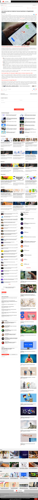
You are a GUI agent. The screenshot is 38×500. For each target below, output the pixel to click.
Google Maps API (22, 18)
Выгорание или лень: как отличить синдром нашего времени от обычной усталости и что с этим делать (4, 488)
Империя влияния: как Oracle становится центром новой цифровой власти (28, 444)
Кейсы (1, 471)
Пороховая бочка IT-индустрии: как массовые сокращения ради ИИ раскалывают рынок (9, 315)
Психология (2, 481)
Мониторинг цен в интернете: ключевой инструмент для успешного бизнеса (10, 132)
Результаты (13, 354)
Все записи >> (27, 161)
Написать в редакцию (4, 90)
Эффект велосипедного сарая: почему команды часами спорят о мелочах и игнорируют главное (23, 488)
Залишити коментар (19, 109)
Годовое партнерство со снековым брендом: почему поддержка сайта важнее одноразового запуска (4, 478)
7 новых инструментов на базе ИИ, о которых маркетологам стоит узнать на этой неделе (29, 118)
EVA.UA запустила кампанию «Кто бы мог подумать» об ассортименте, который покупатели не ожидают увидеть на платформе (28, 295)
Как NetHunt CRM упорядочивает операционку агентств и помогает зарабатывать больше (11, 125)
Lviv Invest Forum (26, 214)
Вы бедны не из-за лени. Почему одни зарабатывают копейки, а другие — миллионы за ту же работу (28, 430)
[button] (36, 136)
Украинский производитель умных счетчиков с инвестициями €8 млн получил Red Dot (11, 248)
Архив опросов (3, 356)
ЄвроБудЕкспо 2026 (26, 264)
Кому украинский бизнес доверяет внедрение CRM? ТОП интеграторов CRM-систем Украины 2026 (29, 122)
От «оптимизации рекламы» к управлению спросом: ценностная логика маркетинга (27, 391)
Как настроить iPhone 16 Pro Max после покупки (14, 468)
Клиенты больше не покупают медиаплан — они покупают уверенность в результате (28, 377)
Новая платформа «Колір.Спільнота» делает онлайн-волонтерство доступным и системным (11, 270)
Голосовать (5, 354)
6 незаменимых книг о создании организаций (7, 304)
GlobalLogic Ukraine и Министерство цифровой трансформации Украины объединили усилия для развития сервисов (10, 253)
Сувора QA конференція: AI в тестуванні (29, 218)
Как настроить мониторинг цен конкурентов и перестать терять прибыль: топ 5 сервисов (11, 129)
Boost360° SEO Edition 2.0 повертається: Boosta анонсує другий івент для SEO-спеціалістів (30, 241)
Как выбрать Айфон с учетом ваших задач (4, 468)
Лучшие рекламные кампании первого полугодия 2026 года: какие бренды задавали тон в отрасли (28, 308)
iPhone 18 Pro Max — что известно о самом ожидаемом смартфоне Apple (23, 468)
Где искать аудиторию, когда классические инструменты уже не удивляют (14, 478)
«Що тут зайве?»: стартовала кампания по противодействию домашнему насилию (10, 225)
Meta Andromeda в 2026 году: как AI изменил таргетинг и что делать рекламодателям (11, 115)
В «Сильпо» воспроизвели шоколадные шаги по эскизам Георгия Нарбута (11, 245)
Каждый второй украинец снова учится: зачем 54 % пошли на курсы (10, 236)
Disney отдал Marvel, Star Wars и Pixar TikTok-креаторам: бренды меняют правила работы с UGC (10, 282)
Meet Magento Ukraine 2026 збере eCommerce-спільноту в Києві (30, 223)
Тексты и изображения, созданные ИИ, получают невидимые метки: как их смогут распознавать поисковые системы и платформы (10, 239)
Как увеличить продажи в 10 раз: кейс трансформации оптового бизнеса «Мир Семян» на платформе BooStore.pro (30, 129)
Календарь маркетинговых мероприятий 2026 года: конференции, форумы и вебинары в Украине (11, 216)
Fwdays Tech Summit (26, 250)
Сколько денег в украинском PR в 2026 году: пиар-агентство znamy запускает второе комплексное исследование (10, 230)
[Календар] (34, 1)
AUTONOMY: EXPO (26, 232)
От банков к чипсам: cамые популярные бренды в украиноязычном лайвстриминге (9, 242)
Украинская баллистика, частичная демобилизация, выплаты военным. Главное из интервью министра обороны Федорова (9, 301)
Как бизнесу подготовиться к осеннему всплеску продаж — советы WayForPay (10, 227)
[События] (35, 1)
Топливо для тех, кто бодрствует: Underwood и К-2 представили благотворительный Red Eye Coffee (10, 267)
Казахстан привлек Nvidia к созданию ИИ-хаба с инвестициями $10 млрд (8, 307)
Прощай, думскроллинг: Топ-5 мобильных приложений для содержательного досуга (29, 125)
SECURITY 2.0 (25, 259)
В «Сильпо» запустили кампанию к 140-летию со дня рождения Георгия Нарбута (10, 265)
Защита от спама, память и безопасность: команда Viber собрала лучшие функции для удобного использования (11, 279)
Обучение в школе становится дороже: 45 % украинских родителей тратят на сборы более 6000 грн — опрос (10, 222)
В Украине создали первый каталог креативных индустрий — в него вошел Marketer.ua (10, 273)
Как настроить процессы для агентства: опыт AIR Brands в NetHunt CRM (28, 351)
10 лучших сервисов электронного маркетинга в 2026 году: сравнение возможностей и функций (30, 115)
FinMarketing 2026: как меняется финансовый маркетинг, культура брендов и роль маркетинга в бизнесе (11, 213)
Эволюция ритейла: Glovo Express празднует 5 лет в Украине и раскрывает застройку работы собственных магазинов (10, 256)
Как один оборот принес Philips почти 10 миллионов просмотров (27, 322)
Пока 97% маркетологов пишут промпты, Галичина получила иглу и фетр (28, 335)
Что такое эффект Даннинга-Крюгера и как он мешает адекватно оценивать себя (14, 488)
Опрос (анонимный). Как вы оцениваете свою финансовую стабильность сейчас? (8, 348)
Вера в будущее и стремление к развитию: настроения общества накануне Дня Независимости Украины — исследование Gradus (11, 219)
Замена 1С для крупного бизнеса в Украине (11, 121)
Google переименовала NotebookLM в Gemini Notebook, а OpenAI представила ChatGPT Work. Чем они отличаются (11, 119)
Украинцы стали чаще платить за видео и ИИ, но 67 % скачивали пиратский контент (11, 259)
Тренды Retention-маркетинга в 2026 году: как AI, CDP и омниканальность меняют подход (27, 417)
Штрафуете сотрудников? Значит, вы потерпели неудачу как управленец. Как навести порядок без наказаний (28, 404)
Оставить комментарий (4, 355)
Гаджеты (1, 461)
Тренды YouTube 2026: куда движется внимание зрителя (28, 364)
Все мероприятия (28, 267)
